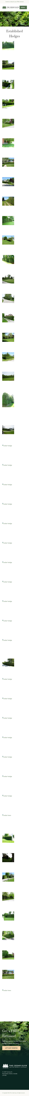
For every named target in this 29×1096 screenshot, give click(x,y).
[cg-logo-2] (10, 7)
